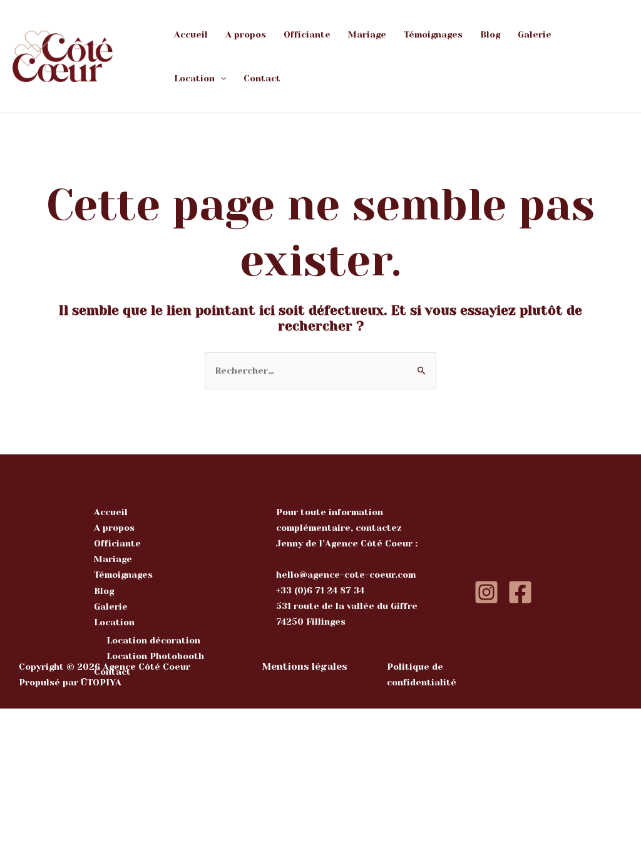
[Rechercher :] (320, 371)
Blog (490, 34)
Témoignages (433, 34)
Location (194, 78)
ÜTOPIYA (101, 682)
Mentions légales (304, 666)
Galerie (534, 34)
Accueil (191, 34)
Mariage (367, 34)
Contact (262, 78)
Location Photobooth (155, 656)
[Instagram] (486, 592)
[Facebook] (520, 592)
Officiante (307, 34)
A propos (245, 34)
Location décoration (153, 640)
